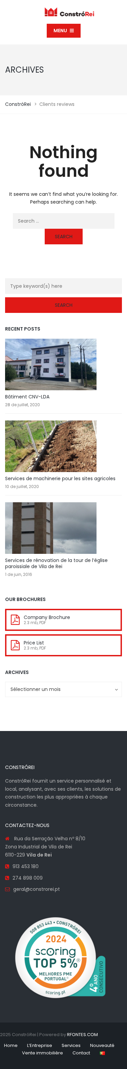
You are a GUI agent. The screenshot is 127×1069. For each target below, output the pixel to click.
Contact (81, 1053)
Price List (34, 642)
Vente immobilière (42, 1053)
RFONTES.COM (82, 1034)
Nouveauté (102, 1045)
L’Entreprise (39, 1045)
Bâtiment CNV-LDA (27, 396)
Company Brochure (47, 617)
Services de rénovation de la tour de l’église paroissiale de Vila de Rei (56, 563)
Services (71, 1045)
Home (11, 1045)
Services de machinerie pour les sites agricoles (60, 478)
